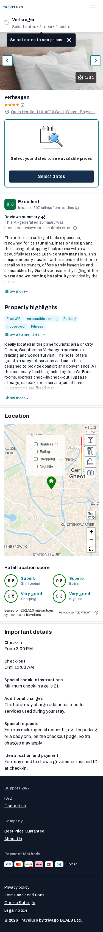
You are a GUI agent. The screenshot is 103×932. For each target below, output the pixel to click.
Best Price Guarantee (24, 831)
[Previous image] (7, 60)
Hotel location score (27, 567)
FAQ (8, 798)
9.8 (11, 580)
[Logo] (13, 7)
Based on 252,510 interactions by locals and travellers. (29, 613)
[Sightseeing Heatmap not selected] (90, 472)
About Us (13, 839)
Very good (31, 594)
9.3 (59, 596)
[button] (51, 483)
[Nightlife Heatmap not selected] (90, 439)
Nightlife (46, 466)
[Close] (69, 40)
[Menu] (93, 7)
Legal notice (15, 910)
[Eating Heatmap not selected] (90, 450)
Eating (45, 451)
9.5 (11, 596)
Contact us (15, 806)
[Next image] (95, 60)
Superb (28, 578)
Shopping (47, 458)
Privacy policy (16, 887)
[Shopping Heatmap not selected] (90, 461)
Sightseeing (49, 444)
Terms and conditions (24, 895)
